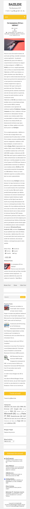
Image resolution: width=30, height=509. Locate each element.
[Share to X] (8, 257)
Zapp (18, 421)
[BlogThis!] (7, 257)
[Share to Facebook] (10, 257)
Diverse (6, 409)
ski (25, 421)
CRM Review (10, 473)
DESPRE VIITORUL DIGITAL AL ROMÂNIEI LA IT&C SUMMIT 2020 (14, 481)
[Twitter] (8, 11)
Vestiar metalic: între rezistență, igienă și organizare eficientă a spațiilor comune (15, 468)
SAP (24, 416)
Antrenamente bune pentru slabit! (13, 488)
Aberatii (7, 407)
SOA (8, 418)
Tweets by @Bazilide (10, 398)
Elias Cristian (10, 486)
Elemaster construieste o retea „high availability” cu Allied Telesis (14, 494)
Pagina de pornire (9, 432)
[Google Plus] (10, 11)
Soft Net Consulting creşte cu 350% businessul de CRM (14, 474)
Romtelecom (15, 416)
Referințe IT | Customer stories (15, 492)
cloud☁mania (10, 479)
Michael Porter (20, 411)
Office (18, 414)
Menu (6, 17)
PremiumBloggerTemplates (17, 506)
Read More (19, 278)
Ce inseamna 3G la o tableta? (15, 24)
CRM (21, 407)
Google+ (15, 251)
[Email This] (5, 257)
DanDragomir (10, 458)
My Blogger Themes (16, 504)
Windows (6, 421)
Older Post (23, 285)
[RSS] (22, 11)
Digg (15, 253)
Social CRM (20, 418)
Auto (14, 407)
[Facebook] (6, 11)
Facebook (16, 248)
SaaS (12, 418)
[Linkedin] (12, 11)
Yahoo (13, 421)
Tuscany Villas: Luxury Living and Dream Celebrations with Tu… (14, 461)
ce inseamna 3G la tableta (15, 32)
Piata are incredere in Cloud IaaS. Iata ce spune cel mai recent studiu (17, 308)
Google (16, 409)
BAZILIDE (15, 4)
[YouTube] (16, 11)
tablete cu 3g (16, 35)
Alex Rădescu (10, 465)
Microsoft (8, 413)
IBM (11, 411)
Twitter (8, 251)
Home (15, 285)
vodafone (9, 423)
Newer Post (7, 285)
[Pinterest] (18, 11)
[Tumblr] (20, 11)
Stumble (8, 253)
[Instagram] (14, 11)
